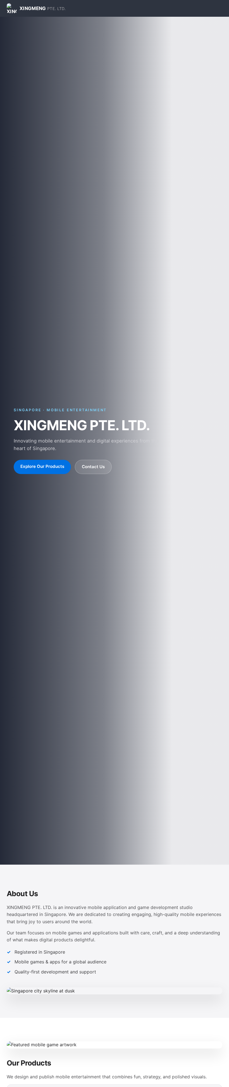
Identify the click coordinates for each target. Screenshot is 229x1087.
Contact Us (93, 466)
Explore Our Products (42, 466)
